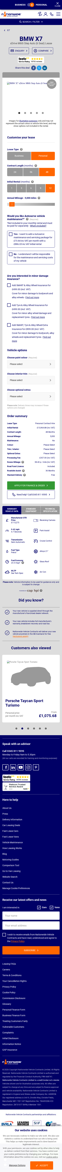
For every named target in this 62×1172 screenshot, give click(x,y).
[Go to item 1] (19, 113)
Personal (41, 5)
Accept (44, 1165)
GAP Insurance (9, 1050)
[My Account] (46, 14)
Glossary (6, 1004)
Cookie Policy (8, 992)
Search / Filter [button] (31, 22)
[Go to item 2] (25, 113)
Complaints (8, 1032)
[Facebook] (5, 767)
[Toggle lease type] (30, 5)
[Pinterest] (36, 767)
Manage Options (17, 1165)
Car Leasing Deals (11, 825)
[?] (21, 149)
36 (34, 173)
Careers (6, 969)
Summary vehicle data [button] (11, 510)
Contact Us (7, 882)
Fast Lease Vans (10, 836)
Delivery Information (12, 819)
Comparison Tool (10, 865)
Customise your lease (21, 137)
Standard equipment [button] (31, 510)
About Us (6, 808)
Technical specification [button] (50, 510)
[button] (58, 14)
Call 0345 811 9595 (13, 751)
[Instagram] (28, 767)
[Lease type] (40, 13)
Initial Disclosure (10, 1038)
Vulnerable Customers (13, 1027)
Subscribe (29, 950)
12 (52, 189)
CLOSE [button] (57, 6)
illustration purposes (28, 121)
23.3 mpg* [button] (15, 563)
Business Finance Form (13, 1015)
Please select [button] (16, 364)
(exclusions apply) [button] (20, 636)
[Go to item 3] (31, 113)
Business (20, 5)
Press (5, 814)
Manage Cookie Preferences (16, 888)
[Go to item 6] (46, 728)
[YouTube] (21, 767)
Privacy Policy (17, 941)
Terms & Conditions (11, 975)
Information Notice (11, 1044)
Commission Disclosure (13, 998)
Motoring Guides (10, 859)
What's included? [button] (38, 226)
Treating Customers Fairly (15, 1021)
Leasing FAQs (9, 964)
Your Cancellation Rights (14, 981)
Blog (4, 854)
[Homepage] (11, 14)
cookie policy (52, 1157)
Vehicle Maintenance (12, 842)
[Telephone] (51, 14)
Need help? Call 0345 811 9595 (32, 494)
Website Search (9, 877)
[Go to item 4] (37, 113)
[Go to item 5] (42, 113)
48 (50, 173)
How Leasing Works (12, 848)
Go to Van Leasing (11, 871)
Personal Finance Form (13, 1009)
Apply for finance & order (29, 485)
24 (18, 173)
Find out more (32, 297)
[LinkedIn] (13, 767)
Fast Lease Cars (10, 831)
